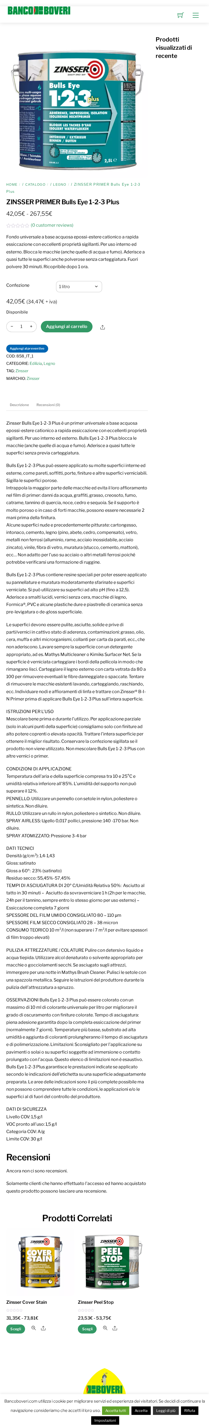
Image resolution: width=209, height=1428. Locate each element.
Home (11, 185)
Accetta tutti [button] (115, 1410)
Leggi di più (166, 1410)
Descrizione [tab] (19, 405)
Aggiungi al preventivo (27, 348)
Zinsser (22, 370)
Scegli (15, 1329)
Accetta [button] (141, 1410)
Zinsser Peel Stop (96, 1302)
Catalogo (35, 185)
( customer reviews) (52, 225)
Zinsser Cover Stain (26, 1302)
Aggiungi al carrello (66, 326)
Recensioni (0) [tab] (48, 405)
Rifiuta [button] (189, 1410)
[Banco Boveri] (39, 9)
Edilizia (36, 363)
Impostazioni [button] (105, 1420)
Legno (59, 185)
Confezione (17, 285)
